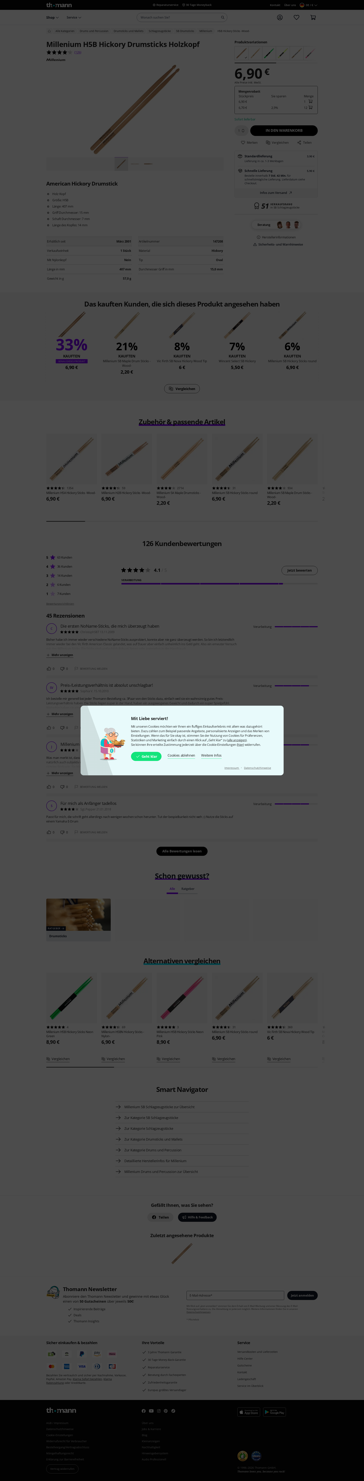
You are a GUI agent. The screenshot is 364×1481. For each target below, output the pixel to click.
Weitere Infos (211, 755)
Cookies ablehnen (181, 755)
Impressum (231, 768)
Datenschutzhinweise (257, 768)
